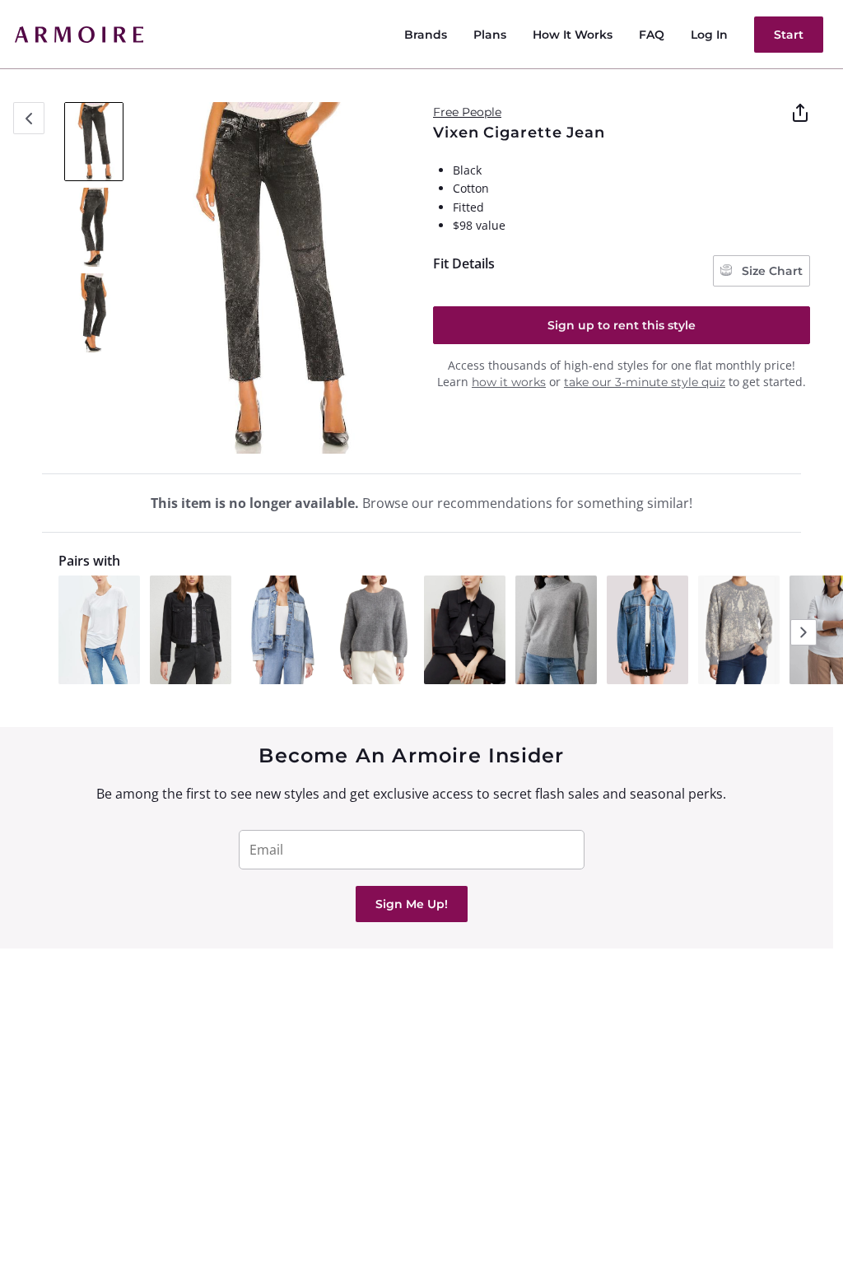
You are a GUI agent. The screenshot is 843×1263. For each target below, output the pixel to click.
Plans (489, 34)
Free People (467, 112)
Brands (425, 34)
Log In (709, 34)
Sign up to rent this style (621, 325)
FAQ (651, 34)
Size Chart (770, 270)
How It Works (572, 34)
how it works (509, 382)
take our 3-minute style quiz (644, 382)
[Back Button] (28, 118)
